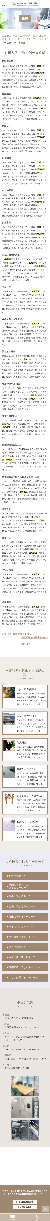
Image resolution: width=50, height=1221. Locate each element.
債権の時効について (12, 444)
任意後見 (6, 509)
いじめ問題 (7, 190)
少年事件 (6, 222)
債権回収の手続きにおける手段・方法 (20, 477)
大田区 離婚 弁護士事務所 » (34, 637)
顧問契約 (6, 93)
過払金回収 (7, 570)
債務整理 (6, 602)
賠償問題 (6, 158)
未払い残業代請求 (11, 255)
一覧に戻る (25, 644)
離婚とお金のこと (11, 416)
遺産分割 (6, 287)
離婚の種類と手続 (11, 384)
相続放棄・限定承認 (12, 319)
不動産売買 (7, 61)
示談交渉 (6, 126)
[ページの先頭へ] (45, 1209)
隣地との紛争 (8, 351)
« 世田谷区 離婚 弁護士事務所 (16, 634)
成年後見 (6, 538)
